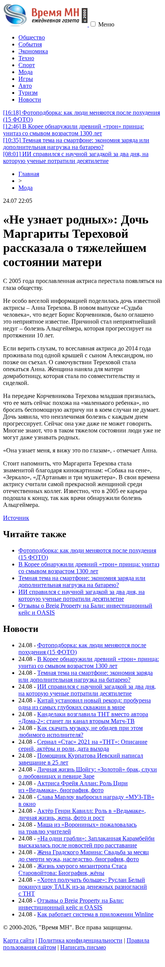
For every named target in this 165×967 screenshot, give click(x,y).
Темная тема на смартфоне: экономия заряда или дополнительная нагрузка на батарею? (76, 143)
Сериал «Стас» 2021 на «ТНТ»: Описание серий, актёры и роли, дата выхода (82, 745)
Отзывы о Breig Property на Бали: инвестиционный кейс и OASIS (71, 904)
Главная (28, 174)
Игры (25, 79)
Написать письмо (83, 947)
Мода (25, 72)
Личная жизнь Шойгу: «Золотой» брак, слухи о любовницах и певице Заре (87, 773)
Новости (29, 99)
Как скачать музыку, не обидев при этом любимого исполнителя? (80, 731)
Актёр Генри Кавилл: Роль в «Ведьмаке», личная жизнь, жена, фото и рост (82, 814)
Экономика (33, 51)
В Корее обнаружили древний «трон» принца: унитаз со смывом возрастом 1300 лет (73, 129)
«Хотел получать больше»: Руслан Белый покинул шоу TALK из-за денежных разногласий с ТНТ (82, 887)
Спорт (26, 65)
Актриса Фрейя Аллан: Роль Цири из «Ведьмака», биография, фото (73, 786)
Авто (25, 85)
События (30, 44)
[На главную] (46, 24)
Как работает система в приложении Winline (95, 914)
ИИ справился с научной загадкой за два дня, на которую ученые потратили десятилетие (75, 157)
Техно (26, 58)
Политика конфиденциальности (80, 940)
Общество (31, 37)
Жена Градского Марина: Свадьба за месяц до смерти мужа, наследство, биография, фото (83, 855)
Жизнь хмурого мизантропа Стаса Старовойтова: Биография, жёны (72, 869)
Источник (16, 518)
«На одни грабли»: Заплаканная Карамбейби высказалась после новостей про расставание (86, 842)
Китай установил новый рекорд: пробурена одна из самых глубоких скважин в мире (84, 703)
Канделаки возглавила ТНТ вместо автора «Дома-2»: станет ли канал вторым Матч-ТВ (83, 717)
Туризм (28, 92)
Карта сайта (18, 940)
